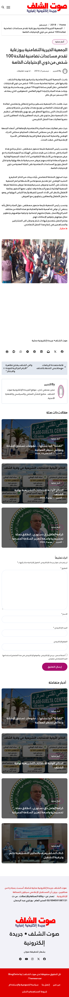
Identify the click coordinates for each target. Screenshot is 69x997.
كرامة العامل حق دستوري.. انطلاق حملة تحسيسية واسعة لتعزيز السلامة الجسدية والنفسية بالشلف (37, 538)
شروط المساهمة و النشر (34, 991)
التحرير (47, 384)
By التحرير (57, 71)
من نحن (56, 985)
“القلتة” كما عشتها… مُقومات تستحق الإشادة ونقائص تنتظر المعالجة (35, 448)
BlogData (13, 974)
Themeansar (35, 978)
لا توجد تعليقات (23, 71)
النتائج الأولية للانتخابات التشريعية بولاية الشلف (39, 492)
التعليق (63, 568)
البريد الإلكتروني (60, 627)
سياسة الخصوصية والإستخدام (24, 985)
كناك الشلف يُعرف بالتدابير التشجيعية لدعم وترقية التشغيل (36, 855)
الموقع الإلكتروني (60, 641)
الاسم (64, 614)
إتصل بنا (46, 985)
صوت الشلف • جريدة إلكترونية (34, 938)
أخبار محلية (60, 41)
